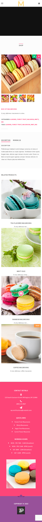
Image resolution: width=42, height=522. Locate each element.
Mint (32, 124)
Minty (37, 119)
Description (5, 140)
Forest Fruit (21, 119)
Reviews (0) (17, 140)
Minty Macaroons (22, 425)
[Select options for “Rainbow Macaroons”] (21, 293)
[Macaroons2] (21, 74)
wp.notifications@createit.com (21, 410)
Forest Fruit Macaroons (22, 422)
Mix (2, 122)
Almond (13, 119)
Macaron (30, 119)
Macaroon (26, 124)
